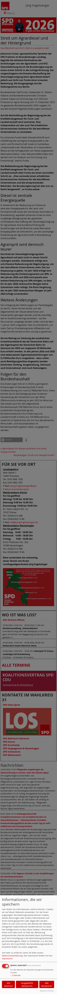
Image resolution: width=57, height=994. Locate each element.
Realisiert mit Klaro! (47, 991)
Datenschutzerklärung (12, 955)
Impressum (7, 958)
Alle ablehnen (8, 984)
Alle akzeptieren (46, 984)
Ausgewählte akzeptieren (27, 984)
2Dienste (15, 975)
